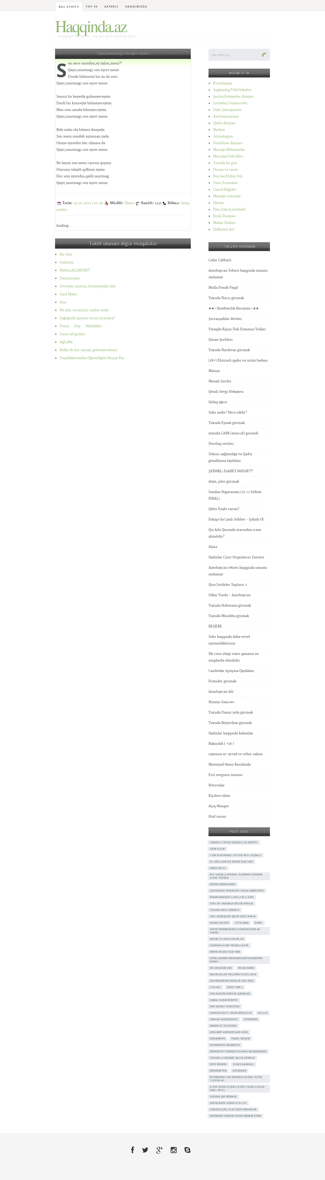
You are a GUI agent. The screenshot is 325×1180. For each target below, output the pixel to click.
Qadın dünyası (224, 123)
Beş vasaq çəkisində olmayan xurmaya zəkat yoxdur (236, 876)
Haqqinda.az (90, 26)
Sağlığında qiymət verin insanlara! (87, 318)
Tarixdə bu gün (225, 163)
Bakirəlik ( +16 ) (221, 744)
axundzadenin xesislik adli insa (232, 980)
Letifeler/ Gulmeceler (230, 103)
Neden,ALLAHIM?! (75, 270)
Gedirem (67, 262)
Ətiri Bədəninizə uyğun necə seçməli (235, 855)
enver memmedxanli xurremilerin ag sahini (235, 931)
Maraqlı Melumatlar (229, 150)
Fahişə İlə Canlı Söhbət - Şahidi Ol (236, 519)
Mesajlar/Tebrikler (228, 156)
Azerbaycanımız (226, 116)
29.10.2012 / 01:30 (88, 203)
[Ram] (129, 203)
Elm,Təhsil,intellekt (229, 209)
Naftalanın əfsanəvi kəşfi (228, 1103)
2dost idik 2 (235, 987)
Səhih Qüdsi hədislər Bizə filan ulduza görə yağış (237, 1088)
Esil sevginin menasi (225, 775)
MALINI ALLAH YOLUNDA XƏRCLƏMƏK (233, 974)
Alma (212, 547)
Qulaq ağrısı (217, 402)
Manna (214, 371)
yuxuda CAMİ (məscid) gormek (233, 433)
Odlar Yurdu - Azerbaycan (229, 595)
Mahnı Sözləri (224, 223)
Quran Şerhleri (220, 340)
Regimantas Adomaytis (225, 1045)
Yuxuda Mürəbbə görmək (228, 616)
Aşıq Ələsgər (218, 806)
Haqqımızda (136, 6)
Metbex (219, 130)
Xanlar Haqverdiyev (224, 1019)
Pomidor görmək (222, 681)
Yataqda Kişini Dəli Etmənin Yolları (237, 329)
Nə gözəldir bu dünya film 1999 (231, 861)
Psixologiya (222, 83)
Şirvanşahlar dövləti (225, 319)
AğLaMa (66, 342)
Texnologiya (223, 136)
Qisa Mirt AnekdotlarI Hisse (229, 1032)
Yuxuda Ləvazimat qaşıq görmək (232, 1057)
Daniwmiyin (217, 1038)
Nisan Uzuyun (219, 922)
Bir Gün (66, 254)
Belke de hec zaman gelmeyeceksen (88, 350)
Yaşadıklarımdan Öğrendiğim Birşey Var (92, 358)
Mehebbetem (218, 1070)
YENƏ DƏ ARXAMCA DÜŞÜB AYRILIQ (231, 903)
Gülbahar (239, 1070)
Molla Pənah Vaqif (223, 288)
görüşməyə (218, 868)
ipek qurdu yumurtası (225, 1006)
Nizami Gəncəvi (221, 702)
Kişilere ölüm (219, 796)
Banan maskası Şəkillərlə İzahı (232, 897)
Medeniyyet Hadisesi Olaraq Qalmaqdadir (238, 1051)
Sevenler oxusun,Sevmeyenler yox (87, 286)
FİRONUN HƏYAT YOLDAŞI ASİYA (229, 945)
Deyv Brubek (218, 1064)
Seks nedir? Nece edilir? (227, 412)
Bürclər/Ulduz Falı (228, 176)
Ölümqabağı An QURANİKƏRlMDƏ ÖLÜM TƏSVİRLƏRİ (236, 1079)
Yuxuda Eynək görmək (226, 423)
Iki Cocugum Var (221, 967)
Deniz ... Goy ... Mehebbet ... (83, 326)
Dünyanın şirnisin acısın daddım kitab (235, 1115)
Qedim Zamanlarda (222, 884)
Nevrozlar (216, 785)
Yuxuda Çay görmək (223, 1096)
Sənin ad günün (72, 334)
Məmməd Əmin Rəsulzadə (229, 764)
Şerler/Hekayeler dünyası (233, 97)
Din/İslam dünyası (228, 143)
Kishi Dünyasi (224, 216)
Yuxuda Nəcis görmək (226, 298)
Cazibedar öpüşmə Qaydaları (231, 671)
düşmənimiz (246, 967)
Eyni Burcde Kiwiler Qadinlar (230, 993)
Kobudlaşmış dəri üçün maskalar (233, 1109)
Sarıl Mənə (68, 294)
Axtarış (111, 6)
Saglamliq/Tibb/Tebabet (232, 90)
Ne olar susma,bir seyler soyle (84, 310)
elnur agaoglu (243, 1064)
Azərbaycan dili (220, 692)
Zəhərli (215, 987)
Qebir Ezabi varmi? (223, 509)
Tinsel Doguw (240, 1038)
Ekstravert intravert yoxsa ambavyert (237, 890)
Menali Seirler (219, 381)
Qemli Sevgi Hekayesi (226, 392)
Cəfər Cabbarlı (219, 260)
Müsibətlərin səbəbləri (227, 938)
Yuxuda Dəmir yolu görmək (230, 712)
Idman (218, 203)
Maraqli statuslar (227, 196)
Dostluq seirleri (221, 444)
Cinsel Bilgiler (224, 190)
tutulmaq (242, 922)
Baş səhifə (69, 7)
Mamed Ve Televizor (223, 1025)
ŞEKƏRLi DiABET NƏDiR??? (230, 471)
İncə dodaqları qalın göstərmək (233, 916)
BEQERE (215, 626)
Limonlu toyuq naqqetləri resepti (234, 842)
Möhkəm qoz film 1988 (225, 951)
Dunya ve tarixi (225, 170)
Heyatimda (251, 1019)
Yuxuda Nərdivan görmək (229, 350)
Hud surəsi (217, 816)
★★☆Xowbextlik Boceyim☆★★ (233, 308)
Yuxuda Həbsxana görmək (229, 606)
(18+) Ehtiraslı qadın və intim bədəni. (238, 360)
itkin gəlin (217, 848)
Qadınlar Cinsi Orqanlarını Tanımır (236, 557)
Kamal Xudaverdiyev (224, 1000)
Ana (63, 302)
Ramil (258, 922)
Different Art (223, 229)
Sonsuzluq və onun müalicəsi (231, 1012)
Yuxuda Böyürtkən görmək (230, 723)
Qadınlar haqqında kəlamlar (230, 733)
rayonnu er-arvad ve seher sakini (235, 754)
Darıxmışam (70, 278)
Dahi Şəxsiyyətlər (227, 110)
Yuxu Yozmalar (225, 183)
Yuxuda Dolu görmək (224, 909)
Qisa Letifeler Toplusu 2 (227, 585)
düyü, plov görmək (223, 482)
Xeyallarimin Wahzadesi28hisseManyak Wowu (236, 960)
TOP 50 (92, 6)
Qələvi (263, 1012)
